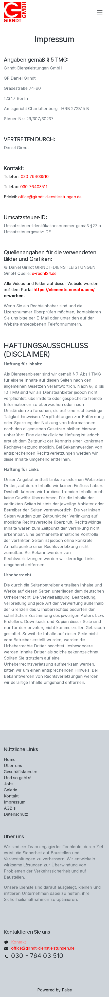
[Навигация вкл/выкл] (99, 12)
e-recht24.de (44, 273)
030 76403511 (33, 186)
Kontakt (18, 942)
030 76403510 (35, 176)
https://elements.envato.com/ (64, 289)
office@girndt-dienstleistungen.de (50, 196)
